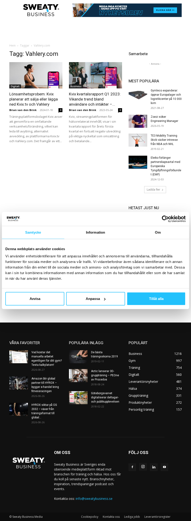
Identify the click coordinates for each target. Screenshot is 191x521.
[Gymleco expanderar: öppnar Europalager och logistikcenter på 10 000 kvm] (138, 94)
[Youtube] (164, 467)
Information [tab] (95, 232)
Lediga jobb (132, 517)
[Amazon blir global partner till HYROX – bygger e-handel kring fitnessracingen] (18, 383)
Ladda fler (153, 190)
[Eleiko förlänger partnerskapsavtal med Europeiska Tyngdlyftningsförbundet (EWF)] (138, 162)
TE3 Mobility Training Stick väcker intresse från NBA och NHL (164, 140)
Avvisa (35, 299)
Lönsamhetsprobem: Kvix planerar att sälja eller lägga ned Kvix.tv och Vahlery (33, 99)
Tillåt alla (156, 299)
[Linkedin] (153, 467)
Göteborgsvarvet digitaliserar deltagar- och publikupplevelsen (105, 397)
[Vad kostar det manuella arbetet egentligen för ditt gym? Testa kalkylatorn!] (18, 356)
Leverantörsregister (157, 517)
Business (76, 86)
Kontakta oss (111, 517)
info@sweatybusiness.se (94, 498)
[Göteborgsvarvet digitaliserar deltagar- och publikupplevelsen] (78, 397)
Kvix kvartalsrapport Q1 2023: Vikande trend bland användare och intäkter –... (95, 99)
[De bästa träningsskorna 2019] (78, 356)
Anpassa (93, 299)
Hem (12, 45)
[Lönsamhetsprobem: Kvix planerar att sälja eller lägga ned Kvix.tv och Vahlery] (35, 75)
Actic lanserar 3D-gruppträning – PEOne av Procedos (105, 375)
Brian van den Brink (23, 110)
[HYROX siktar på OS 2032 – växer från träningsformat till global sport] (18, 409)
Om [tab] (158, 232)
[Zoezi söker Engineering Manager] (138, 121)
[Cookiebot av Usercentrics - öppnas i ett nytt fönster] (165, 218)
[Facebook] (132, 467)
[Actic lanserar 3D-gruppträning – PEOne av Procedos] (78, 375)
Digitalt (15, 86)
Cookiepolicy (89, 517)
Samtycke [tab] (33, 232)
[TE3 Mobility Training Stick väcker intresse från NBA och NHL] (138, 140)
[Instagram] (143, 467)
